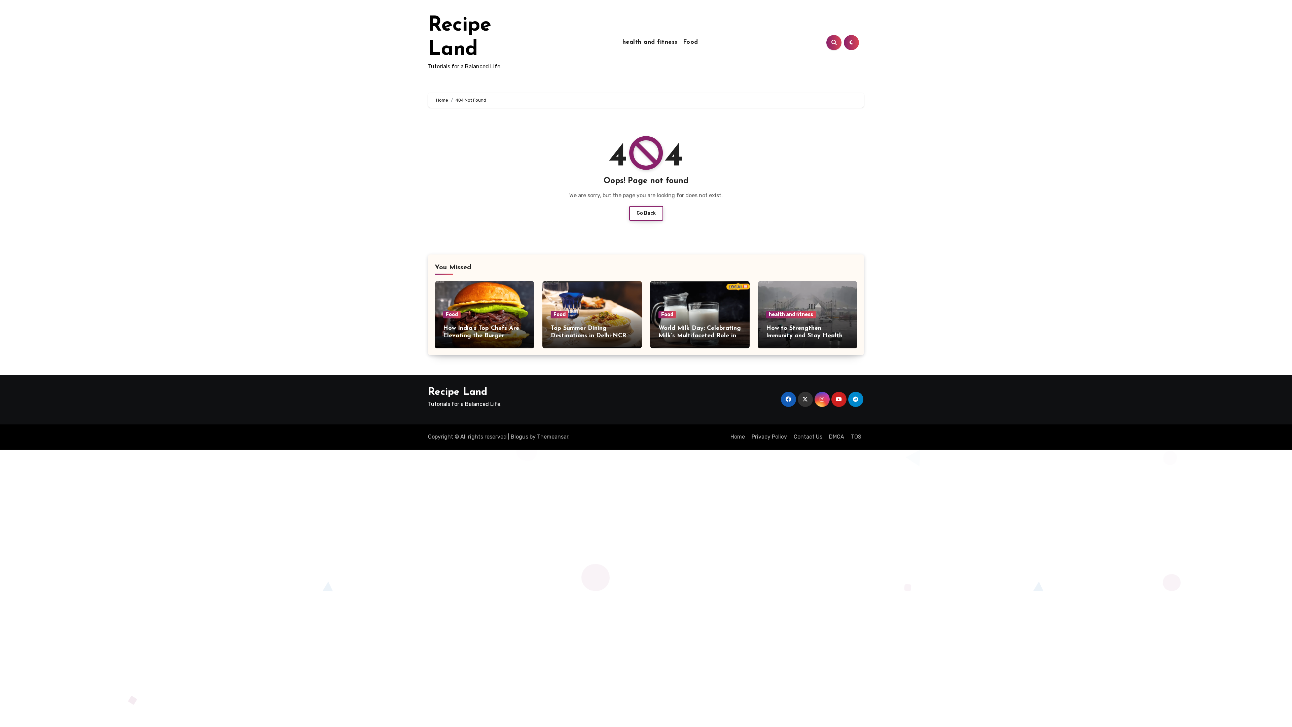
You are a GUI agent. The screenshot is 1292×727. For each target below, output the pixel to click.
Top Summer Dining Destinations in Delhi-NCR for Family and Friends (588, 335)
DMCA (836, 437)
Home (737, 437)
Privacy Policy (769, 437)
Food (690, 42)
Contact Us (808, 437)
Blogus (519, 437)
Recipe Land (457, 392)
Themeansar (552, 437)
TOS (856, 437)
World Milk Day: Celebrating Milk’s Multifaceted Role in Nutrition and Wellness (699, 335)
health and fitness (650, 42)
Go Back (646, 213)
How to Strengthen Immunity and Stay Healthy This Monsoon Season (806, 335)
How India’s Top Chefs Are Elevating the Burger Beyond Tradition (481, 335)
